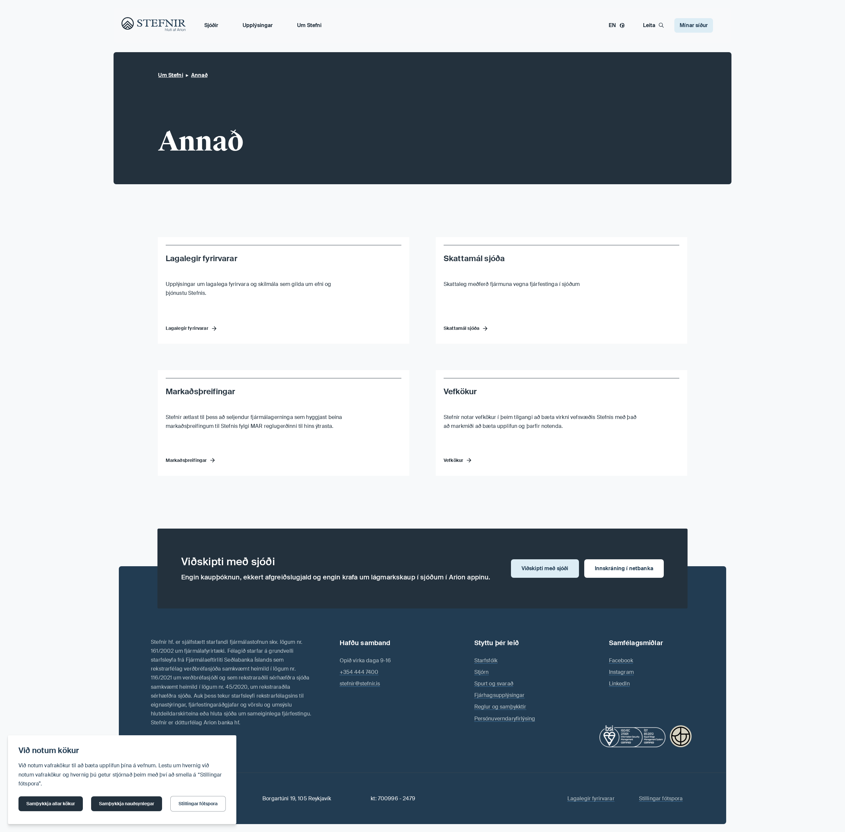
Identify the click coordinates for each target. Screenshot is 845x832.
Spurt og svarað (493, 683)
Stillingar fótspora (198, 804)
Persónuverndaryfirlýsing (504, 718)
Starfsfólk (486, 660)
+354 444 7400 (359, 672)
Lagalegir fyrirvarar (201, 258)
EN (612, 25)
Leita (649, 25)
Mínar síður (694, 25)
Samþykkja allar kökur (50, 804)
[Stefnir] (129, 25)
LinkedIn (619, 683)
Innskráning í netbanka (624, 568)
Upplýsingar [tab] (258, 25)
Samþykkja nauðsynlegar (126, 804)
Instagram (621, 672)
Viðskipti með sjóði (545, 568)
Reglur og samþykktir (500, 706)
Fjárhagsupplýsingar (499, 695)
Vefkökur (460, 391)
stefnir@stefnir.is (360, 683)
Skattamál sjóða (474, 258)
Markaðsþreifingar (200, 391)
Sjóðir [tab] (211, 25)
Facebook (621, 660)
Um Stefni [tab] (309, 25)
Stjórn (481, 672)
